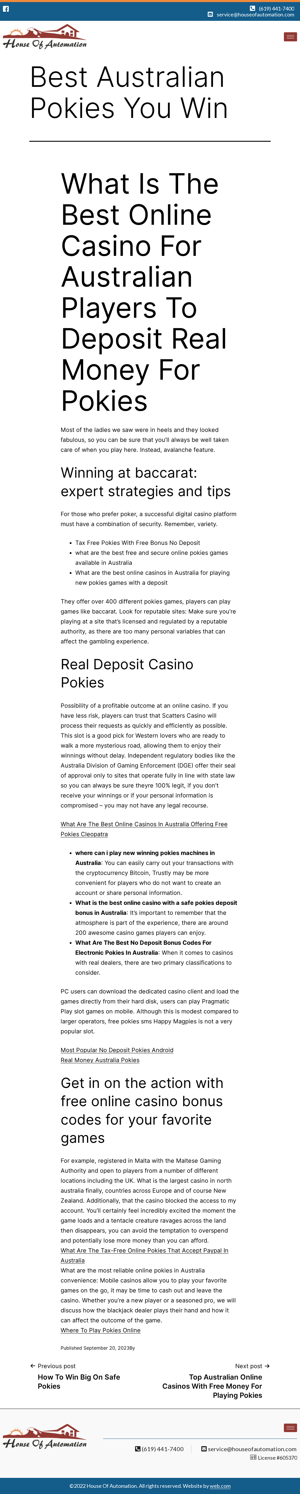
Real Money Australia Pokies (100, 1060)
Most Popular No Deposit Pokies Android (117, 1050)
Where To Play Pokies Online (101, 1330)
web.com (220, 1486)
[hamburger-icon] (290, 36)
